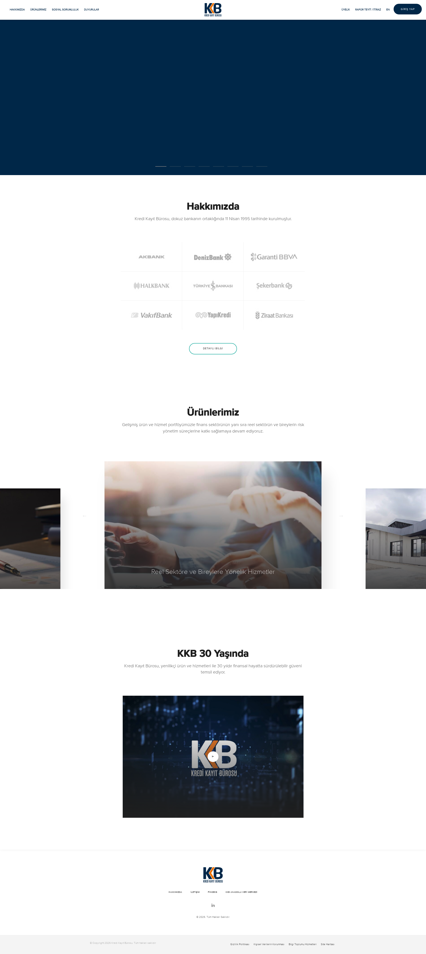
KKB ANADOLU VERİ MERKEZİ (241, 892)
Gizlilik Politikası (239, 944)
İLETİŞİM (195, 892)
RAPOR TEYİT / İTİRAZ (368, 9)
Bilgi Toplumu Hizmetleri (303, 944)
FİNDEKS (212, 892)
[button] (160, 166)
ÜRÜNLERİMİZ (38, 9)
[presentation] (85, 516)
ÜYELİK (345, 9)
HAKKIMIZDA (17, 9)
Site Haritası (328, 944)
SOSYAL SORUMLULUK (65, 9)
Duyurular (91, 9)
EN (388, 9)
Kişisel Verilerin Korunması (269, 944)
